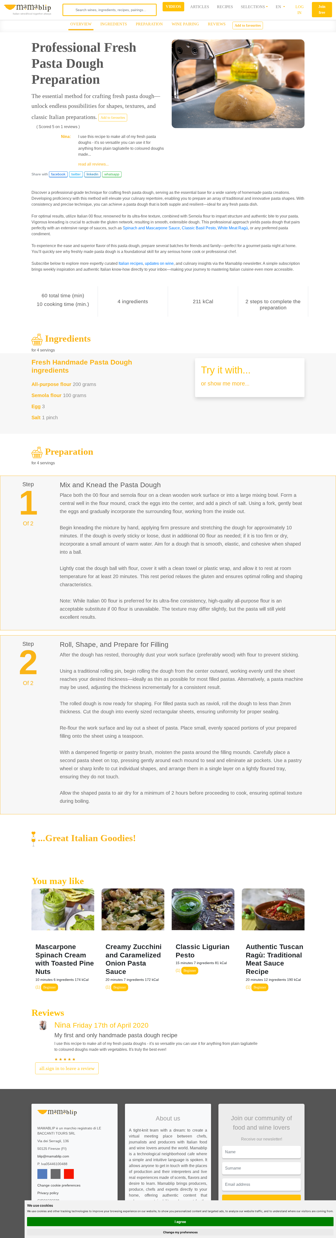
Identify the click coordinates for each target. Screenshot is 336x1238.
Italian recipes (131, 263)
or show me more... (225, 383)
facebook (58, 174)
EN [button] (279, 7)
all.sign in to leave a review (66, 1068)
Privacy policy (48, 1193)
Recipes (225, 7)
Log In (299, 10)
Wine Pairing (185, 24)
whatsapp (111, 174)
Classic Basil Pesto (199, 228)
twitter (76, 174)
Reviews (217, 24)
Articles (199, 7)
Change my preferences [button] (180, 1232)
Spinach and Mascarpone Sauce (151, 228)
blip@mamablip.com (53, 1156)
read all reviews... (93, 164)
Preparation (149, 24)
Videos (173, 6)
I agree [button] (180, 1222)
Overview (81, 24)
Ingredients (113, 24)
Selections (253, 7)
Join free (321, 9)
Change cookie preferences (58, 1185)
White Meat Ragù (233, 228)
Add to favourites (248, 25)
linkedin (92, 174)
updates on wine (159, 263)
